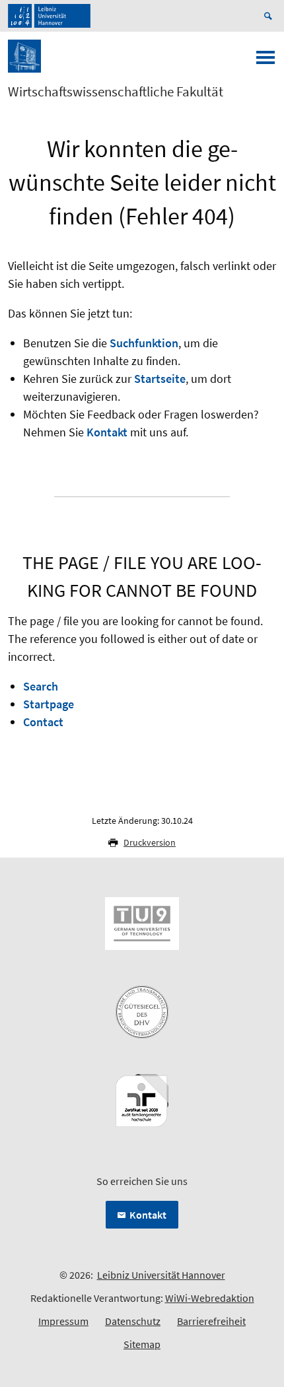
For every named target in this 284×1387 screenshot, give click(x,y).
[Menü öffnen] (265, 61)
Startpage (48, 704)
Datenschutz (132, 1321)
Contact (43, 721)
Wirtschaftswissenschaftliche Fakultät (115, 92)
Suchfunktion (144, 343)
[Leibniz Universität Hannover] (49, 16)
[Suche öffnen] (270, 16)
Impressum (63, 1321)
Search (40, 686)
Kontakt (107, 432)
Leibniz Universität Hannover (161, 1274)
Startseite (160, 378)
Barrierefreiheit (211, 1321)
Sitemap (142, 1344)
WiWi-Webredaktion (209, 1297)
